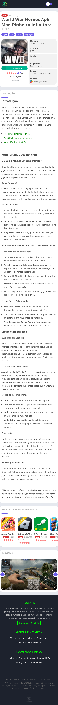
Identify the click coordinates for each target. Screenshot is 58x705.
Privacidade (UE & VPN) (30, 642)
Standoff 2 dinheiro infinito (16, 142)
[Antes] (2, 574)
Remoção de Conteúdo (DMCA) (29, 662)
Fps (12, 34)
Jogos (19, 34)
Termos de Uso (17, 638)
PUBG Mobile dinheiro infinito (18, 138)
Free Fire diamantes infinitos (17, 133)
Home (11, 15)
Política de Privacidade (37, 638)
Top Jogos (29, 34)
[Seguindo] (55, 574)
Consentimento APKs (40, 658)
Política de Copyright (18, 658)
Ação (18, 15)
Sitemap (29, 693)
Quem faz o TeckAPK (29, 623)
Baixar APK (17, 68)
